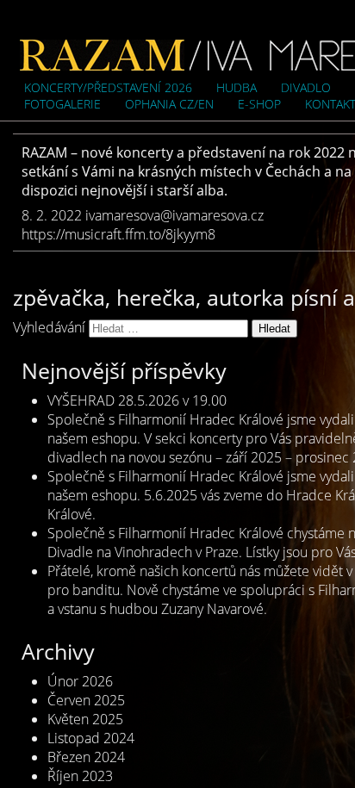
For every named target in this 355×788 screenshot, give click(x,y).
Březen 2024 (86, 757)
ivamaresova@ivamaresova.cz (174, 215)
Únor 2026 (80, 681)
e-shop (259, 104)
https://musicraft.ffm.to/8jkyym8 (118, 234)
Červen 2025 (86, 700)
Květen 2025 (85, 719)
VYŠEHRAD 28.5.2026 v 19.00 (137, 400)
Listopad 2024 (90, 738)
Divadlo (306, 87)
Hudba (236, 87)
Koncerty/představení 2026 (108, 87)
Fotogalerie (62, 104)
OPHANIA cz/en (169, 104)
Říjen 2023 (80, 775)
